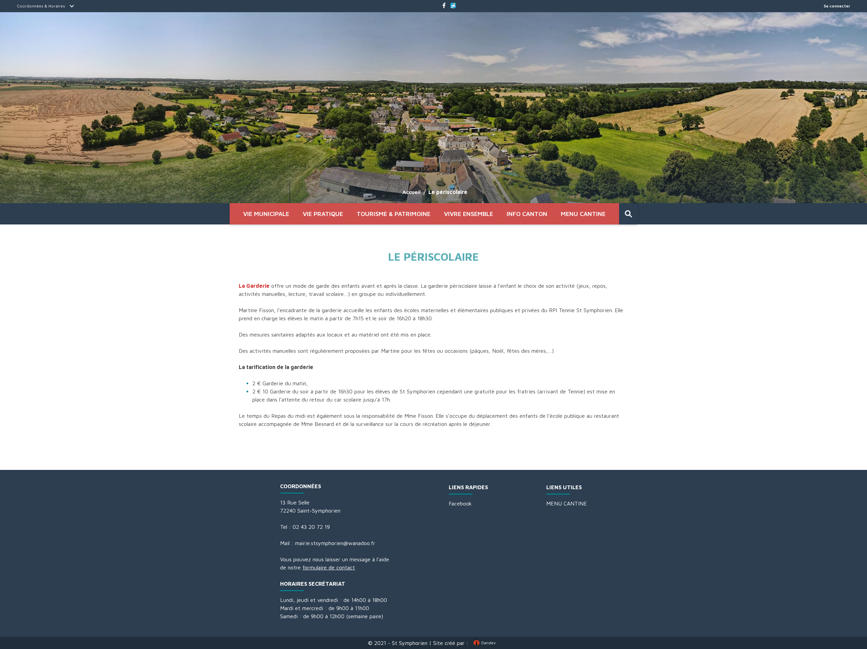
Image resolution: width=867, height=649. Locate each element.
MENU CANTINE (583, 213)
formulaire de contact (328, 567)
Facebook (460, 503)
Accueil (411, 192)
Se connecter (837, 5)
